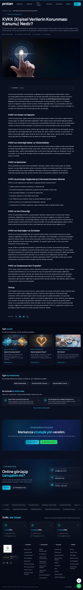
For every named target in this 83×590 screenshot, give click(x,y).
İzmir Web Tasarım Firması (34, 505)
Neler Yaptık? (40, 4)
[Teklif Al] (79, 580)
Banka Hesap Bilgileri (58, 558)
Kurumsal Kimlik (59, 555)
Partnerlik (57, 565)
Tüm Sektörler (43, 578)
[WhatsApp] (79, 586)
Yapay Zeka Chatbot (42, 566)
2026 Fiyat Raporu (60, 577)
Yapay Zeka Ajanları (42, 571)
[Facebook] (10, 562)
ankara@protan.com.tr (65, 536)
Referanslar (58, 552)
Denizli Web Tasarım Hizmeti (65, 509)
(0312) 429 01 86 (63, 533)
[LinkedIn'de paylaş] (20, 316)
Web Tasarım (27, 549)
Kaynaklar (60, 4)
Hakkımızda (58, 549)
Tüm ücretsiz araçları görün (41, 408)
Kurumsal (50, 4)
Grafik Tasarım (28, 569)
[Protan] (7, 4)
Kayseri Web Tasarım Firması (32, 509)
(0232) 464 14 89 (10, 533)
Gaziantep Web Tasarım (49, 509)
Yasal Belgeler (74, 561)
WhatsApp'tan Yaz (20, 487)
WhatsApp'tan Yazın (50, 442)
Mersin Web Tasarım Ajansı (17, 505)
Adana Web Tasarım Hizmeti (65, 505)
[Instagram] (3, 562)
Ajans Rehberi (58, 574)
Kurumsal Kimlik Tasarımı (28, 573)
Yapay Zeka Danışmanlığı (43, 557)
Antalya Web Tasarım (15, 509)
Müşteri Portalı (74, 558)
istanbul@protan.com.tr (38, 536)
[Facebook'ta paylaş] (23, 316)
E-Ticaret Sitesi (28, 555)
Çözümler (20, 4)
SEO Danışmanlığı (29, 564)
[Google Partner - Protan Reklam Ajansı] (7, 549)
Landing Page (28, 552)
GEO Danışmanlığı (29, 567)
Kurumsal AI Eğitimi (44, 575)
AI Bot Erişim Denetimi (73, 567)
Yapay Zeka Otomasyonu (43, 562)
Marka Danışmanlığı (43, 550)
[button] (29, 545)
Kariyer (57, 562)
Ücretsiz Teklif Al (32, 442)
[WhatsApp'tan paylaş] (27, 316)
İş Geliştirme (42, 554)
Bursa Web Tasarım (49, 505)
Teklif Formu (73, 552)
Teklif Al (77, 4)
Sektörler (30, 4)
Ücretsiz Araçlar (74, 564)
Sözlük (56, 571)
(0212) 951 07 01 (37, 533)
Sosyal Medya (28, 558)
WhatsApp (73, 555)
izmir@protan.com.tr (11, 536)
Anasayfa (4, 10)
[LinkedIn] (7, 562)
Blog (10, 10)
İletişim (68, 4)
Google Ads (27, 561)
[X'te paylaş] (16, 316)
